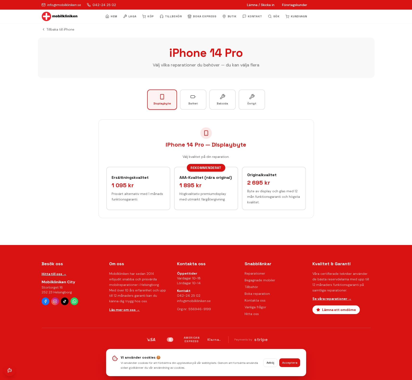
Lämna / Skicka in (260, 5)
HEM (114, 16)
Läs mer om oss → (124, 310)
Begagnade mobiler (260, 280)
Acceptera (289, 363)
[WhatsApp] (74, 301)
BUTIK (232, 16)
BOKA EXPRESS (204, 16)
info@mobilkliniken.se (194, 301)
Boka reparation (257, 293)
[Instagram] (55, 301)
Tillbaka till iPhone (60, 29)
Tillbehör (251, 287)
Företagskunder (294, 5)
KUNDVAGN (299, 16)
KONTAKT (255, 16)
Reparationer (255, 273)
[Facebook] (45, 301)
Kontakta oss (255, 300)
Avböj (270, 363)
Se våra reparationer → (331, 298)
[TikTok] (65, 301)
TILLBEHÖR (173, 16)
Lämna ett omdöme (339, 310)
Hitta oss (252, 314)
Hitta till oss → (54, 274)
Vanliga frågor (255, 307)
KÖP (150, 16)
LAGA (132, 16)
